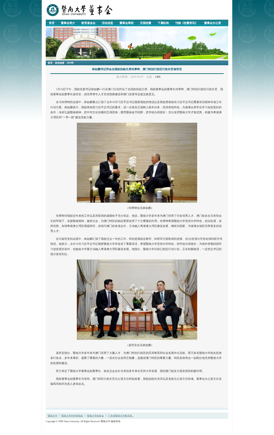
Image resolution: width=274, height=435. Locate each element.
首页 (50, 62)
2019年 (70, 62)
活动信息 (59, 62)
